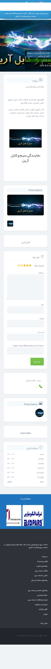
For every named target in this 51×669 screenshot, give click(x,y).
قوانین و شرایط (42, 561)
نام (42, 304)
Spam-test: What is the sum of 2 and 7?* (28, 345)
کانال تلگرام (43, 609)
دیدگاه (41, 273)
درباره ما (44, 556)
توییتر (45, 614)
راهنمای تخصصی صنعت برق (37, 590)
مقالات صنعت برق (41, 571)
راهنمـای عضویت (41, 566)
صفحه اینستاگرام (41, 604)
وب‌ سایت (40, 332)
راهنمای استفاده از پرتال (39, 580)
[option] (25, 205)
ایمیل (41, 318)
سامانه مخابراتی (42, 595)
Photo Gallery (35, 190)
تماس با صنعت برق (40, 575)
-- (36, 387)
